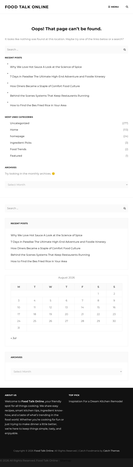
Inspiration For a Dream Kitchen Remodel (96, 401)
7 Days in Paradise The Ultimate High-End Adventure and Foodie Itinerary (57, 76)
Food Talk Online (27, 7)
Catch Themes (111, 450)
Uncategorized (19, 123)
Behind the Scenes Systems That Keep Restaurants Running (49, 95)
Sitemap (65, 460)
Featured (16, 155)
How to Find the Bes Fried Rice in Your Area (38, 105)
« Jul (13, 338)
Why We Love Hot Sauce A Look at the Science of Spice (46, 66)
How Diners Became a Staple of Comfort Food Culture (45, 86)
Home (14, 129)
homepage (17, 136)
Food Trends (18, 149)
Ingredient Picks (20, 142)
